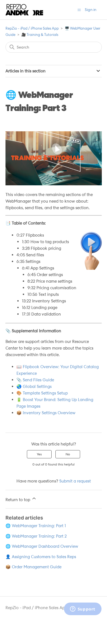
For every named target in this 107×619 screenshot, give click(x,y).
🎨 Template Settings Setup (42, 393)
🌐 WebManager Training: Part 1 (35, 526)
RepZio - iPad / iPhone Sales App (32, 28)
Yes (39, 454)
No (68, 454)
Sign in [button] (90, 9)
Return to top (18, 499)
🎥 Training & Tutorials (39, 34)
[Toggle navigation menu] (79, 9)
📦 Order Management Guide (33, 567)
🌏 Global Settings (34, 386)
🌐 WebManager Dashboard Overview (41, 546)
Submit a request (75, 481)
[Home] (24, 9)
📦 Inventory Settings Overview (45, 413)
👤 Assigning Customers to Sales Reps (40, 557)
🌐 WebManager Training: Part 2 (36, 536)
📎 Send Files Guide (35, 380)
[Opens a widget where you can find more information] (83, 609)
